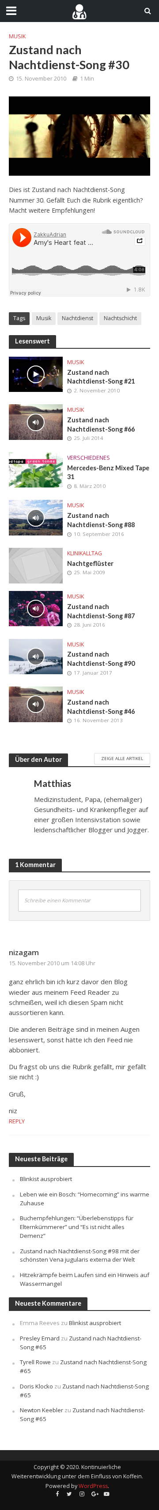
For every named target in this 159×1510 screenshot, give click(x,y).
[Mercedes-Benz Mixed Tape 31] (36, 469)
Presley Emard (40, 1338)
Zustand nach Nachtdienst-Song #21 (101, 377)
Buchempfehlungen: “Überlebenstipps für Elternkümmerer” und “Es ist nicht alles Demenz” (76, 1227)
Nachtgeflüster (90, 563)
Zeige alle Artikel (122, 758)
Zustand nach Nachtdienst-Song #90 (101, 658)
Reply (17, 1121)
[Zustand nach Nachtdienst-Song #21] (36, 373)
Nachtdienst (77, 318)
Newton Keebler (41, 1410)
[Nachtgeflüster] (36, 564)
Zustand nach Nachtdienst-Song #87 (101, 611)
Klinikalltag (84, 553)
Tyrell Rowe (35, 1362)
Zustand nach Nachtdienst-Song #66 (101, 424)
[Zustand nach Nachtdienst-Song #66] (36, 421)
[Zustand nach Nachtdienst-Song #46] (36, 703)
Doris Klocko (36, 1386)
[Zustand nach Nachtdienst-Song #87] (36, 607)
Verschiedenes (88, 457)
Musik (17, 36)
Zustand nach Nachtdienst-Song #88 (101, 520)
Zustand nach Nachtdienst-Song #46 (101, 706)
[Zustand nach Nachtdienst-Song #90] (36, 655)
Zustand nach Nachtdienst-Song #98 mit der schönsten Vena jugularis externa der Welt (80, 1255)
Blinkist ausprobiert (46, 1179)
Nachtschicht (120, 318)
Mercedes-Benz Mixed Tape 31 (108, 472)
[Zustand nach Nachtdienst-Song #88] (36, 517)
